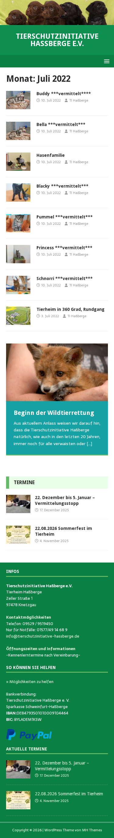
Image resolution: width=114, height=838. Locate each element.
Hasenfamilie (50, 155)
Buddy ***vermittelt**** (63, 93)
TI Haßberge (78, 100)
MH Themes (92, 830)
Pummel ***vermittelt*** (64, 216)
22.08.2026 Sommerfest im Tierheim (69, 793)
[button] (105, 60)
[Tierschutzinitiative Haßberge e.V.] (57, 21)
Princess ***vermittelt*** (64, 247)
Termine (24, 482)
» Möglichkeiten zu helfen (30, 681)
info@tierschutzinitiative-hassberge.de (42, 636)
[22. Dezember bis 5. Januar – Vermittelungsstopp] (18, 509)
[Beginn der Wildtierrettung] (57, 372)
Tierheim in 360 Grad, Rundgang (70, 309)
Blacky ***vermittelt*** (62, 186)
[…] (89, 443)
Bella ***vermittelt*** (60, 124)
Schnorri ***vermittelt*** (64, 278)
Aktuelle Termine (26, 748)
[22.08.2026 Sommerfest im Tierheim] (18, 540)
